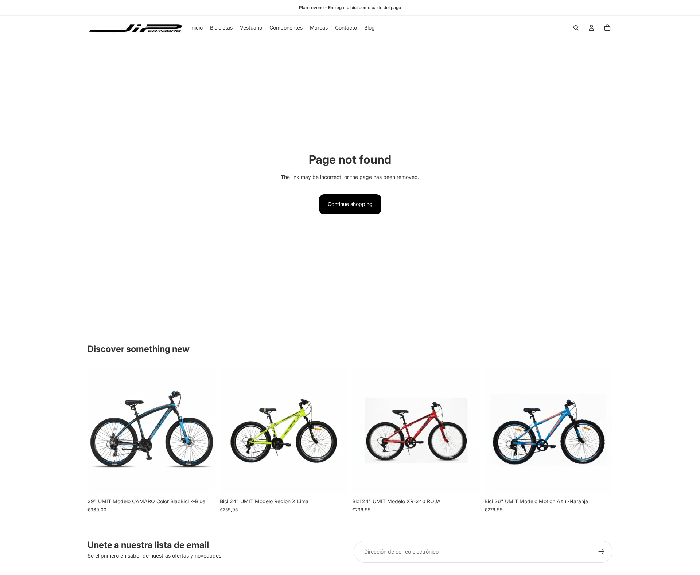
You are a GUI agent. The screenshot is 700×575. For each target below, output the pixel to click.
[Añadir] (204, 483)
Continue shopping (350, 204)
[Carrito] (607, 28)
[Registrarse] (601, 551)
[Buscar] (576, 28)
